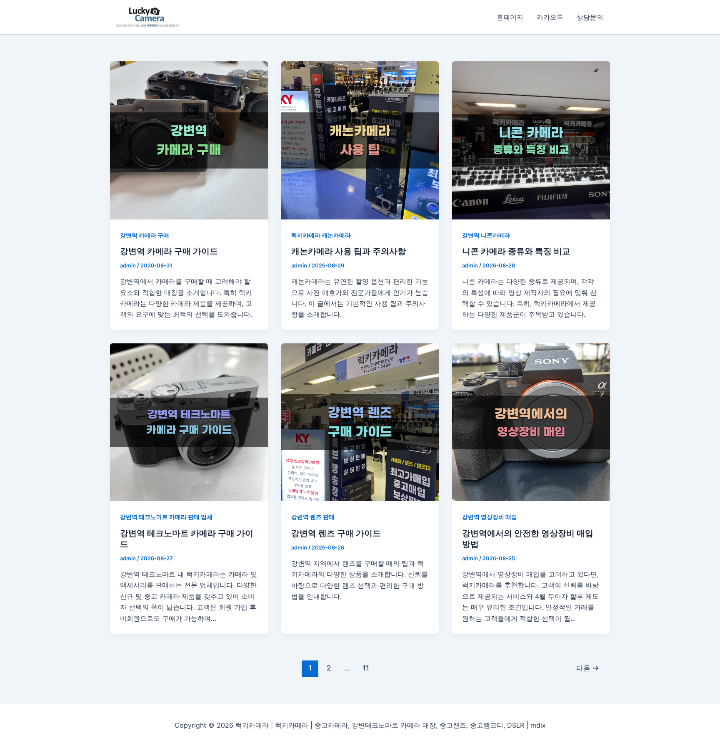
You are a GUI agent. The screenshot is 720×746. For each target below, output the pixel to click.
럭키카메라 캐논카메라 (321, 235)
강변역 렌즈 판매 (313, 516)
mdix (538, 725)
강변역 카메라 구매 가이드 (169, 251)
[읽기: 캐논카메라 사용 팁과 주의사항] (360, 140)
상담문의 (590, 17)
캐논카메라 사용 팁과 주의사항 (348, 251)
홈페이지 (510, 17)
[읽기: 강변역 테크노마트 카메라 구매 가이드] (189, 422)
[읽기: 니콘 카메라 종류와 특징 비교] (531, 140)
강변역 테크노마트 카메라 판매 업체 (166, 516)
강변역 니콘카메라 (486, 235)
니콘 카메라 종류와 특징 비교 (516, 251)
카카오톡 (550, 17)
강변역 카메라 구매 (144, 235)
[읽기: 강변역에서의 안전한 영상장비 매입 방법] (531, 422)
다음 (587, 667)
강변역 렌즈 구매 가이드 (336, 533)
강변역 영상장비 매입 (489, 516)
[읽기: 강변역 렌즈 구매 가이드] (360, 422)
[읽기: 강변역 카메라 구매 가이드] (189, 140)
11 (365, 667)
